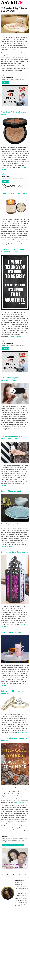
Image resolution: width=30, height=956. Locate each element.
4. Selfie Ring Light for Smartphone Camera (10, 379)
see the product (17, 244)
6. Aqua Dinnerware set (11, 491)
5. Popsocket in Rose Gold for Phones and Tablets (13, 437)
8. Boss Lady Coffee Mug (11, 632)
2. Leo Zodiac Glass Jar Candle (14, 193)
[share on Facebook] (7, 874)
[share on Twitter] (19, 874)
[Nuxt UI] (11, 2)
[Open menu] (28, 2)
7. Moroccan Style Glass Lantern (14, 552)
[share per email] (25, 874)
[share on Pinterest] (13, 874)
